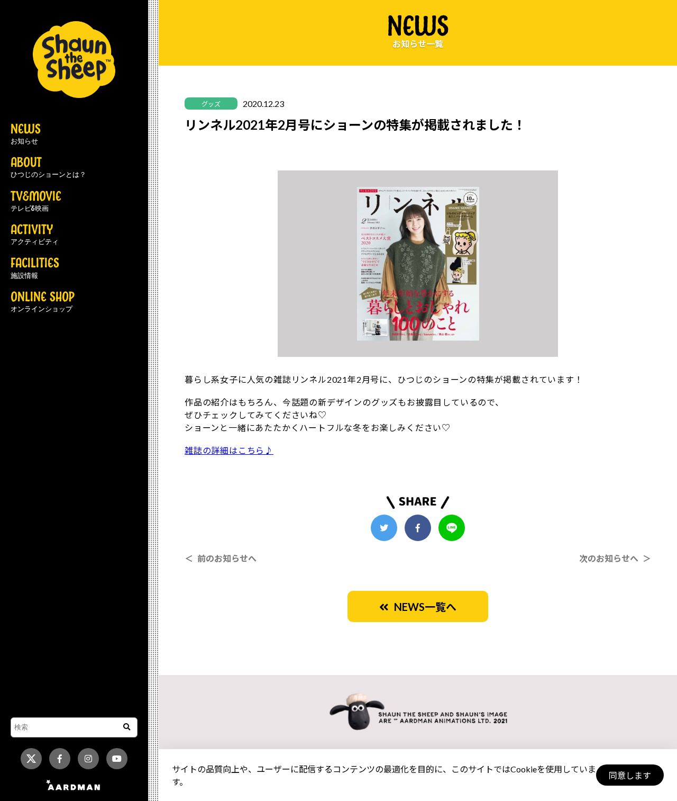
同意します (630, 775)
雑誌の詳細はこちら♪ (229, 450)
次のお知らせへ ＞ (615, 558)
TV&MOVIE (36, 202)
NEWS (26, 134)
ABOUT (48, 168)
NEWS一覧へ (422, 606)
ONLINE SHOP (43, 302)
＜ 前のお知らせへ (221, 558)
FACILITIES (35, 268)
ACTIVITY (35, 235)
